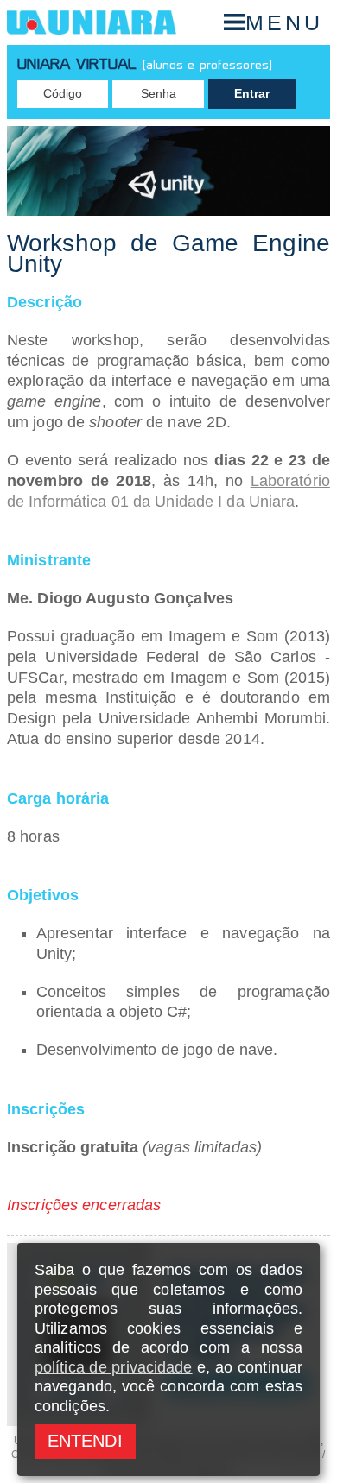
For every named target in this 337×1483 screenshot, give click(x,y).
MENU (284, 22)
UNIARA (91, 22)
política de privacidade (114, 1367)
